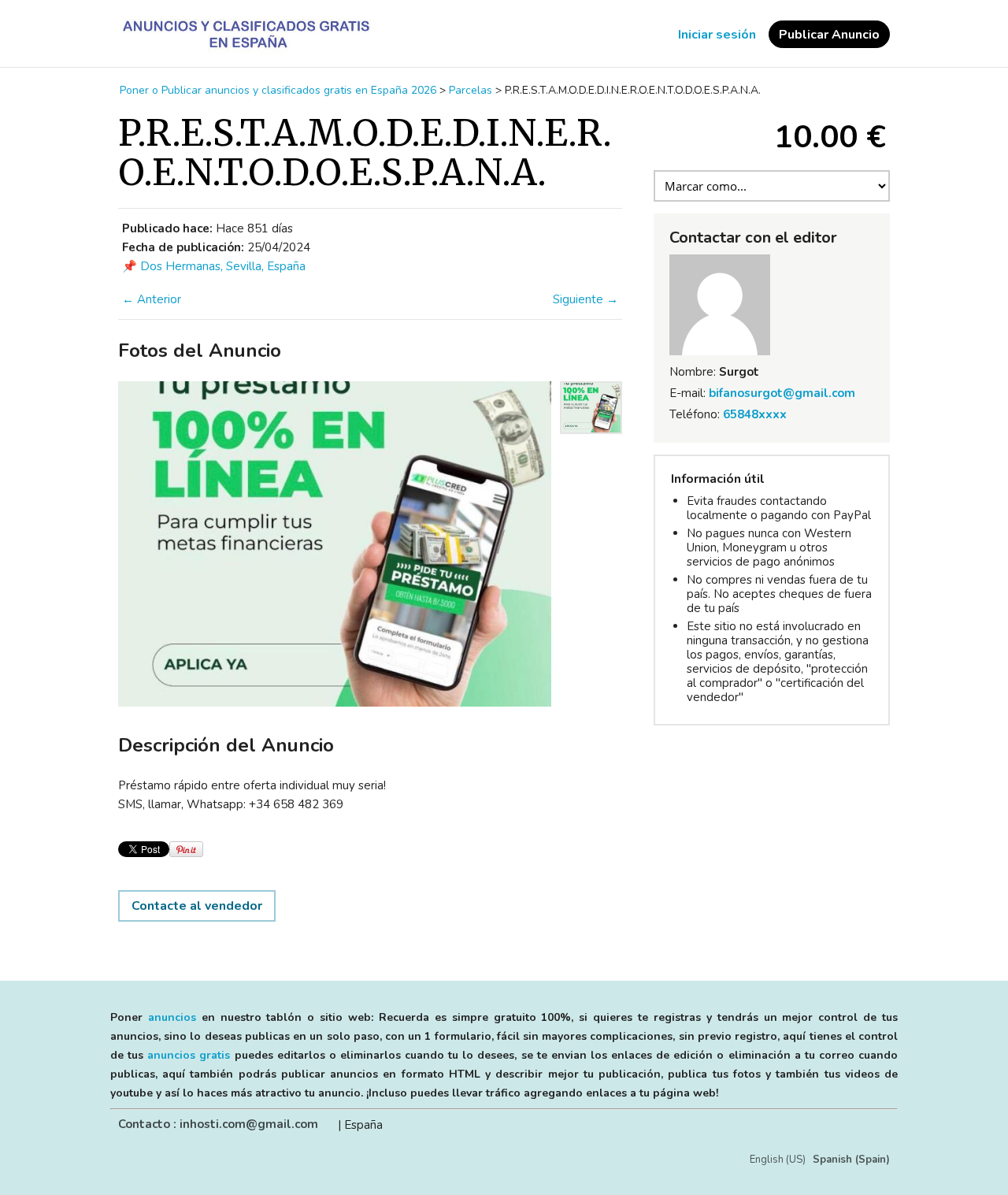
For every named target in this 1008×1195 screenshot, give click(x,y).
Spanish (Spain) (851, 1159)
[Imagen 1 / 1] (334, 544)
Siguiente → (585, 299)
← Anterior (151, 299)
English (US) (778, 1159)
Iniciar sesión (717, 34)
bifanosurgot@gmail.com (782, 393)
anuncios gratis (188, 1055)
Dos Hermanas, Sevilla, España (223, 266)
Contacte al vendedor (197, 906)
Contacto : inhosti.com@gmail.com (218, 1124)
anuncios (172, 1017)
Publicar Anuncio (829, 34)
